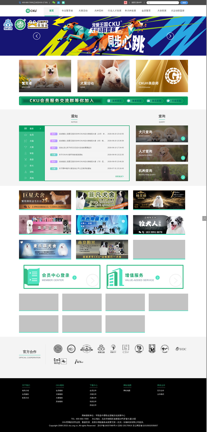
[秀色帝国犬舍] (102, 216)
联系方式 (25, 398)
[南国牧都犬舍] (159, 241)
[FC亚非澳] (71, 349)
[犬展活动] (103, 76)
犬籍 (32, 141)
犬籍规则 (59, 394)
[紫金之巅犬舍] (38, 316)
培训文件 (93, 401)
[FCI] (58, 349)
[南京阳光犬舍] (102, 241)
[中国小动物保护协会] (86, 349)
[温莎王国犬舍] (45, 216)
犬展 (32, 147)
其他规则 (59, 401)
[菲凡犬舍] (102, 191)
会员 (32, 135)
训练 (32, 172)
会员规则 (59, 391)
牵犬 (32, 166)
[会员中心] (62, 266)
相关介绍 (25, 391)
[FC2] (79, 363)
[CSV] (126, 349)
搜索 (184, 3)
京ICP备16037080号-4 (107, 425)
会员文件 (93, 391)
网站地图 (126, 391)
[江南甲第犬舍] (82, 295)
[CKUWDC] (180, 349)
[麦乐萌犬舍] (45, 241)
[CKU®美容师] (162, 76)
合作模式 (160, 394)
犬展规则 (59, 398)
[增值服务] (145, 266)
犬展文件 (93, 398)
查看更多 (118, 176)
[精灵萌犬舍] (159, 191)
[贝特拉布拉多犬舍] (125, 295)
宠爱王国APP (137, 3)
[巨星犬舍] (45, 191)
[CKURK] (139, 349)
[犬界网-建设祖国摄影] (60, 363)
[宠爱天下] (113, 349)
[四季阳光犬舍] (38, 295)
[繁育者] (45, 76)
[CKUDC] (152, 349)
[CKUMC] (165, 349)
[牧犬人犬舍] (159, 216)
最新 (32, 128)
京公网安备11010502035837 (145, 425)
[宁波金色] (168, 295)
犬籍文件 (93, 394)
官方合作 (160, 391)
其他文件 (93, 405)
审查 (32, 153)
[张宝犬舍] (82, 316)
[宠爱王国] (101, 349)
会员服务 (25, 394)
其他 (32, 178)
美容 (32, 159)
